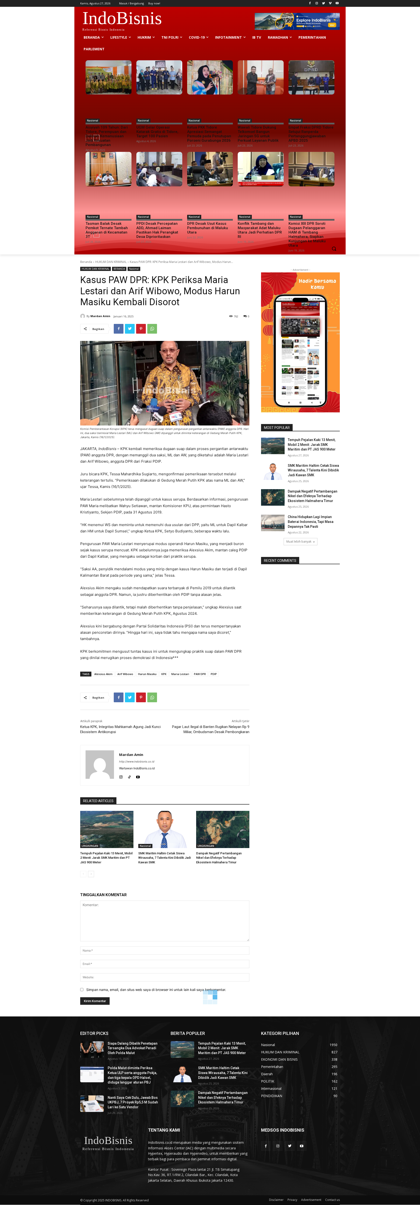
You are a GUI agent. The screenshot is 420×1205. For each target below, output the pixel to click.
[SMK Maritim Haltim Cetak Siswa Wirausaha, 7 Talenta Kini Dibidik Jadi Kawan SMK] (165, 829)
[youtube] (138, 776)
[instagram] (121, 776)
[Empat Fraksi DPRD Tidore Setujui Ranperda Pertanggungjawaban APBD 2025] (311, 77)
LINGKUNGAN (90, 846)
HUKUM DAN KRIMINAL (111, 262)
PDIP (214, 674)
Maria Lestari (180, 674)
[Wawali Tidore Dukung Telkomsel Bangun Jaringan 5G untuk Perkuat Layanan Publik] (261, 77)
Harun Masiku (147, 674)
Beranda (86, 262)
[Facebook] (310, 3)
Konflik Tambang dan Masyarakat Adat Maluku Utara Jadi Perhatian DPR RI (260, 230)
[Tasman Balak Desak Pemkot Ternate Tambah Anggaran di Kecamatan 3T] (108, 169)
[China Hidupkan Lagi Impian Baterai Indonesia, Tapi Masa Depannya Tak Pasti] (273, 523)
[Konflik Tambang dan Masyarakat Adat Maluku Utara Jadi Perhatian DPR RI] (261, 169)
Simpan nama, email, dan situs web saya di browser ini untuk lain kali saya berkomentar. (156, 990)
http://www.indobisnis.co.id (136, 761)
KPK (163, 674)
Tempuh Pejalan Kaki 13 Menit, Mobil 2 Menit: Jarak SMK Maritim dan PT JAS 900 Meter (106, 857)
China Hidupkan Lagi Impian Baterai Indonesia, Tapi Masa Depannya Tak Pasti (310, 521)
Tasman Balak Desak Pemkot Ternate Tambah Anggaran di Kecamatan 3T (107, 230)
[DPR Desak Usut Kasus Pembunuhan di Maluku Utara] (210, 169)
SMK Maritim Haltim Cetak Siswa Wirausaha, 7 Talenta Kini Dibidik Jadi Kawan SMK (164, 857)
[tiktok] (129, 776)
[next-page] (91, 874)
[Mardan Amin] (83, 316)
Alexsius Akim (103, 674)
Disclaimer (276, 1200)
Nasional (92, 120)
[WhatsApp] (152, 329)
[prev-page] (83, 874)
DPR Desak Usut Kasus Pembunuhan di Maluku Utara (207, 227)
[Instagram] (317, 3)
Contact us (332, 1200)
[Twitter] (323, 3)
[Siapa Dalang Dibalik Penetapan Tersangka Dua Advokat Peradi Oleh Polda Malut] (92, 1049)
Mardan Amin (100, 316)
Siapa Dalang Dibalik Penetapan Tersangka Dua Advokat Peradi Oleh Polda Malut (133, 1048)
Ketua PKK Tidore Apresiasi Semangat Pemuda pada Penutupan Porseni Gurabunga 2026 (209, 134)
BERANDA (119, 268)
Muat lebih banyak (298, 541)
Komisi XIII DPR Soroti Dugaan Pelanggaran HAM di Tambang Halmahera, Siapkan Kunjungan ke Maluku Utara (307, 234)
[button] (334, 248)
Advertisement (311, 1200)
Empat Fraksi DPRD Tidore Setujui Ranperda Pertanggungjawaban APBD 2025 (311, 134)
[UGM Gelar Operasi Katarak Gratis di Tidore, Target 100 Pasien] (159, 77)
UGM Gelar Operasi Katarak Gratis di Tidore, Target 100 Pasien (157, 131)
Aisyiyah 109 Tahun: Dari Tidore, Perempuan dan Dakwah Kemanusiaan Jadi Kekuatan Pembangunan (107, 136)
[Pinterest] (141, 329)
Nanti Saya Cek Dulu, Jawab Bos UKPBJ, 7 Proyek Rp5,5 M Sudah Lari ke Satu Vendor (133, 1102)
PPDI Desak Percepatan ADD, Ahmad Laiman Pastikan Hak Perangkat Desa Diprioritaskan (157, 230)
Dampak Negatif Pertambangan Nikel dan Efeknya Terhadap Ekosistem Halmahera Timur (219, 857)
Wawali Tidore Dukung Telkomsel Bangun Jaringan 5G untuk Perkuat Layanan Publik (258, 134)
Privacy (292, 1200)
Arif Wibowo (125, 674)
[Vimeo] (330, 3)
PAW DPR (200, 674)
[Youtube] (337, 3)
